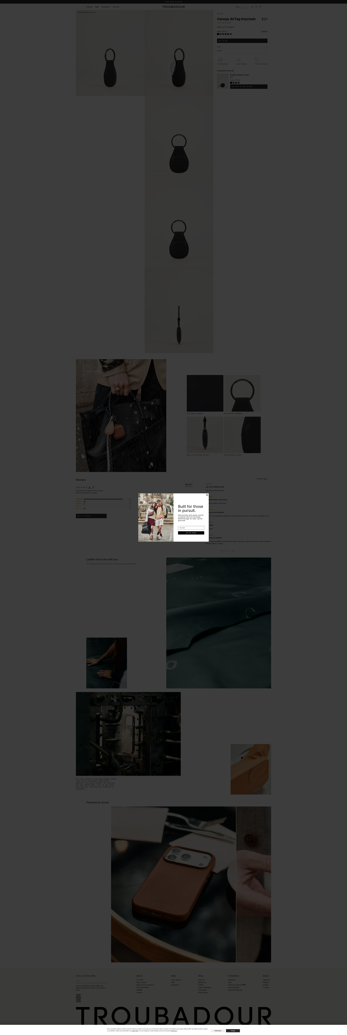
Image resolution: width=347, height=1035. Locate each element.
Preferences (218, 1030)
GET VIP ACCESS (191, 533)
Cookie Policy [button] (135, 1030)
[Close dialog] (207, 495)
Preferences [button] (174, 1030)
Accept (233, 1030)
